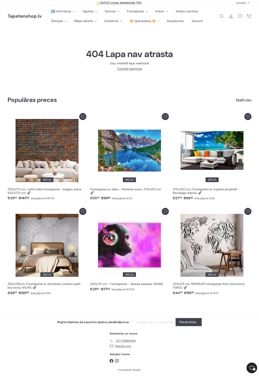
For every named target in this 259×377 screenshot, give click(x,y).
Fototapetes (136, 11)
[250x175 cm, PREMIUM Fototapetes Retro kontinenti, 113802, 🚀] (212, 252)
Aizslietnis (111, 21)
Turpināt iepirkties (129, 69)
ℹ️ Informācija (61, 11)
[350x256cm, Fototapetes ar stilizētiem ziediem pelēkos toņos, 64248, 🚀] (47, 252)
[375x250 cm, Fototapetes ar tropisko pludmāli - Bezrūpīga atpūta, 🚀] (212, 157)
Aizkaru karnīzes (187, 11)
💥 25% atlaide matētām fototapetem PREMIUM (119, 2)
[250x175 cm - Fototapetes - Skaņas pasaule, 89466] (129, 250)
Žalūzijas (57, 21)
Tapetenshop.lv (25, 16)
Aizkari (160, 11)
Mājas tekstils (84, 21)
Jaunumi (197, 21)
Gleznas (110, 11)
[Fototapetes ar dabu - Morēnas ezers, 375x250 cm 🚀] (129, 157)
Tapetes (88, 11)
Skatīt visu (243, 100)
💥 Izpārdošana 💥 (143, 21)
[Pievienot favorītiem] (82, 116)
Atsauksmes (175, 21)
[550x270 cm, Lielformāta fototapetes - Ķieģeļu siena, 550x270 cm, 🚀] (47, 157)
